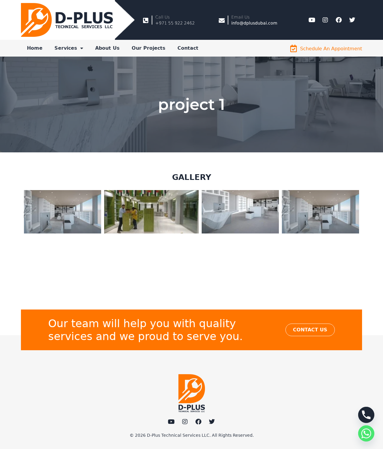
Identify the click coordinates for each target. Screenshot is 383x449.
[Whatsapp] (366, 433)
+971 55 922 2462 (175, 23)
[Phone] (366, 415)
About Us (107, 48)
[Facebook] (339, 20)
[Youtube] (312, 20)
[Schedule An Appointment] (293, 48)
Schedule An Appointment (331, 48)
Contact (187, 48)
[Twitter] (352, 20)
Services (65, 48)
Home (34, 48)
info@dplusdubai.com (254, 23)
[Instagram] (325, 20)
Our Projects (148, 48)
